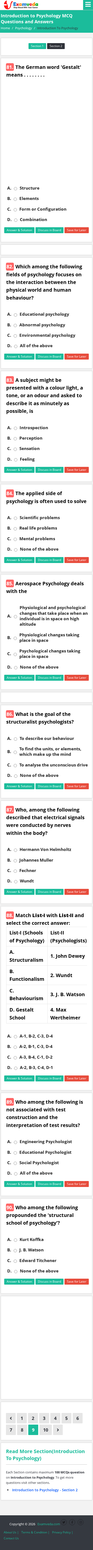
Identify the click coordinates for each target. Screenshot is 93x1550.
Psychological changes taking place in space (49, 653)
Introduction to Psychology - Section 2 (45, 1490)
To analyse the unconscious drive (53, 765)
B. (9, 198)
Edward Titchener (38, 1260)
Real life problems (38, 528)
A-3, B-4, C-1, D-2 (36, 1057)
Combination (33, 219)
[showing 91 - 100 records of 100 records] (58, 1430)
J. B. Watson (31, 1250)
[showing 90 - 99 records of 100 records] (11, 1418)
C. (9, 209)
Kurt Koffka (32, 1239)
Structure (29, 188)
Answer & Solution (19, 230)
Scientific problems (40, 517)
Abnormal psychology (42, 325)
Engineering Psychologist (46, 1141)
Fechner (27, 870)
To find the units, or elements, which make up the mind (50, 751)
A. (9, 188)
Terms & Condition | (35, 1532)
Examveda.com (48, 1524)
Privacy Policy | (62, 1532)
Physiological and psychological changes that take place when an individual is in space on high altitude (54, 616)
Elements (29, 198)
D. (9, 219)
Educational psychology (44, 314)
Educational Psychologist (45, 1152)
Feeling (27, 459)
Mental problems (37, 538)
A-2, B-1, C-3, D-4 (36, 1046)
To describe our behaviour (47, 738)
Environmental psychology (47, 335)
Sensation (29, 448)
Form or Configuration (42, 209)
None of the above (39, 549)
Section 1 (37, 46)
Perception (30, 438)
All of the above (36, 345)
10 (45, 1430)
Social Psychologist (39, 1162)
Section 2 (56, 46)
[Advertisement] (46, 135)
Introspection (34, 427)
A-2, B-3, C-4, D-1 (36, 1067)
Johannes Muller (36, 860)
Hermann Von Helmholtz (45, 849)
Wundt (27, 881)
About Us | (11, 1532)
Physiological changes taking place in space (49, 637)
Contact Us (11, 1538)
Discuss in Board (49, 230)
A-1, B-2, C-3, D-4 (36, 1036)
